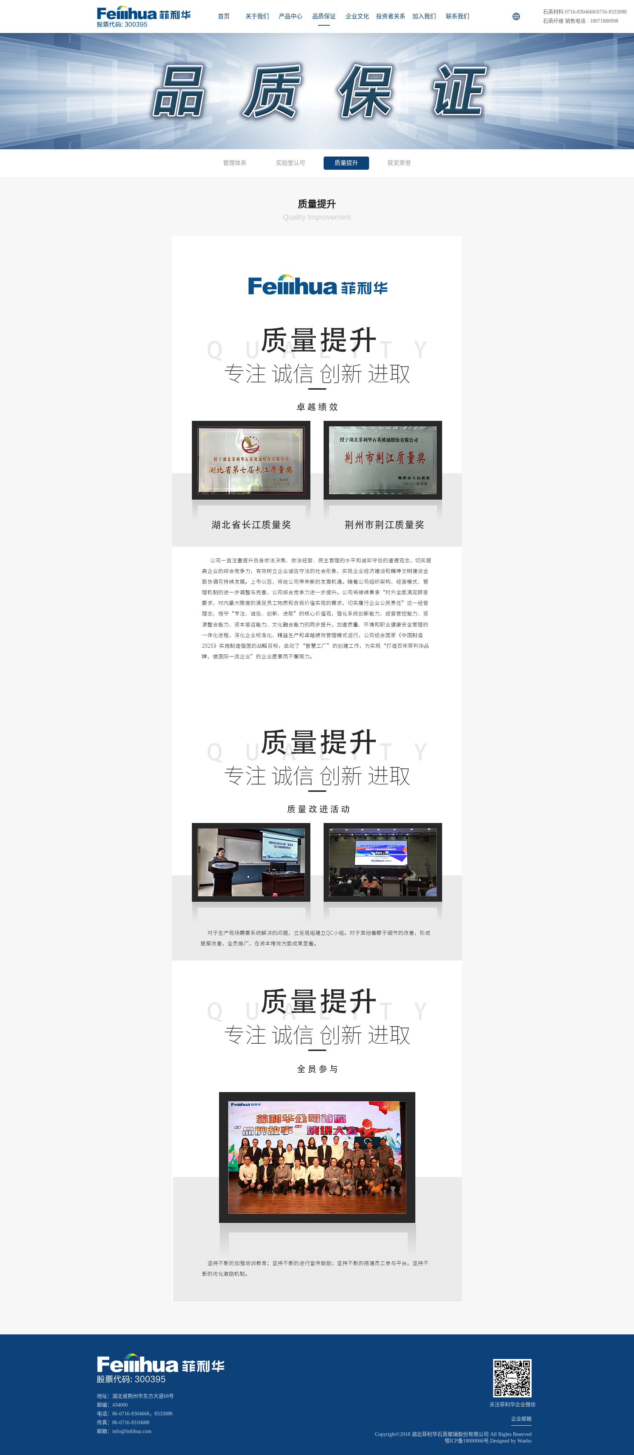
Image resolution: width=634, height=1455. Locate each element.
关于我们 (257, 16)
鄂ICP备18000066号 (467, 1441)
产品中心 (290, 16)
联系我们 (457, 16)
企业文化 (357, 16)
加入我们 (424, 16)
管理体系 (235, 163)
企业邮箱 (521, 1419)
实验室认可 (290, 163)
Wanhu (524, 1441)
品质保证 (324, 16)
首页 (224, 16)
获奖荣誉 (399, 163)
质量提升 (346, 163)
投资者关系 (390, 16)
